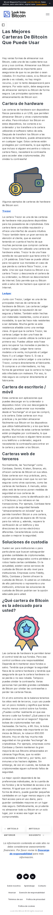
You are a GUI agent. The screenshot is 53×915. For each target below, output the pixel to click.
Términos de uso (15, 899)
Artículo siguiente (35, 830)
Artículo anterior (11, 830)
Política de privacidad (35, 899)
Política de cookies (26, 906)
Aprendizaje (29, 886)
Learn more (41, 4)
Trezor (6, 211)
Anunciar (12, 893)
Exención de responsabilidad (32, 893)
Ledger (6, 293)
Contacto (42, 886)
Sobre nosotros (14, 886)
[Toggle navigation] (47, 14)
